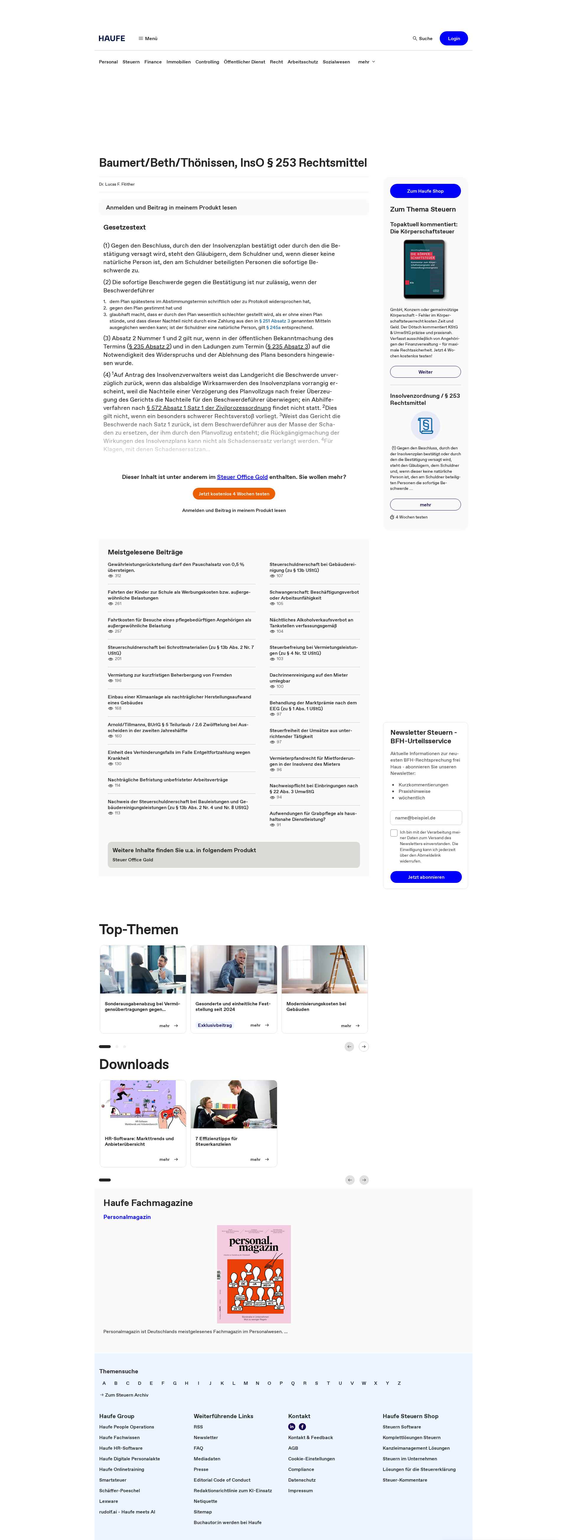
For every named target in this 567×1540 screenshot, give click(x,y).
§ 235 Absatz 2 (149, 346)
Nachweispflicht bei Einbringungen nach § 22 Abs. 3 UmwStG (314, 788)
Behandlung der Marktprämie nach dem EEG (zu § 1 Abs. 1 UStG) (313, 705)
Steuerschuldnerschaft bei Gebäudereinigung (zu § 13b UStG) (313, 567)
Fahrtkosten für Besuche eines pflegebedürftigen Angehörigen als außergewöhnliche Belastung (179, 623)
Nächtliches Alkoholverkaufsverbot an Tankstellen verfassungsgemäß (311, 623)
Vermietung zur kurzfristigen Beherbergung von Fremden (170, 675)
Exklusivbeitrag (215, 1025)
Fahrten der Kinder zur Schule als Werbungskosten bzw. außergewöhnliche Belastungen (179, 595)
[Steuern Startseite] (113, 38)
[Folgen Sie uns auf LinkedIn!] (291, 1426)
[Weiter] (364, 1047)
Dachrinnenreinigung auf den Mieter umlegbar (309, 678)
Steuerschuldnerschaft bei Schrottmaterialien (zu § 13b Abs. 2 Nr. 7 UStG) (181, 650)
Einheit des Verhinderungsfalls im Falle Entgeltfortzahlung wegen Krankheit (179, 755)
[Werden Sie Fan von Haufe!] (302, 1426)
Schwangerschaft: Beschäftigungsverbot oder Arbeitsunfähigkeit (314, 595)
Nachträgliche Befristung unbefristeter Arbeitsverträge (168, 780)
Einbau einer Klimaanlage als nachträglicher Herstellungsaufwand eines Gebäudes (179, 700)
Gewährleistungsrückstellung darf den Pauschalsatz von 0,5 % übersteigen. (176, 567)
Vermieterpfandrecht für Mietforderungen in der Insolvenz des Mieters (312, 761)
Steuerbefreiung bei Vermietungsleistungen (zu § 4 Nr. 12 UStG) (314, 650)
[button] (454, 38)
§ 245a (273, 327)
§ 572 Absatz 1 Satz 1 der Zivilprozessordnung (209, 408)
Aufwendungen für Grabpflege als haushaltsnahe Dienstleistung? (313, 816)
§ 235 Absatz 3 (288, 346)
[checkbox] (393, 833)
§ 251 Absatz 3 (274, 321)
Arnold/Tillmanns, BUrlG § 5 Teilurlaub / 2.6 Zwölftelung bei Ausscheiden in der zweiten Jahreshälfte (178, 727)
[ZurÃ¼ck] (349, 1046)
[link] (108, 61)
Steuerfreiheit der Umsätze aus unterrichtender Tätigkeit (311, 733)
